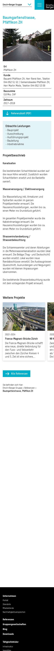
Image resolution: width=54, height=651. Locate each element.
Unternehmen (9, 596)
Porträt (5, 600)
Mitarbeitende (8, 608)
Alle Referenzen (19, 373)
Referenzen (29, 388)
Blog (5, 629)
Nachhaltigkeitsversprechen (14, 612)
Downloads (8, 634)
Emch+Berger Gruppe (12, 388)
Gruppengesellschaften (14, 624)
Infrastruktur (8, 646)
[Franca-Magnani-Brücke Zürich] (24, 331)
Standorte (7, 604)
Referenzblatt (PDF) (21, 113)
